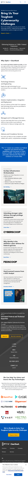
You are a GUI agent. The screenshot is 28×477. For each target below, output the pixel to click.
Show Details (9, 474)
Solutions (4, 448)
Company (20, 448)
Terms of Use (14, 462)
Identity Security (14, 48)
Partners (4, 451)
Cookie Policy (4, 462)
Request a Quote (14, 435)
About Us (5, 336)
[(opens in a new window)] (3, 458)
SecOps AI (5, 48)
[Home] (6, 2)
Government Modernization (16, 50)
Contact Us (23, 460)
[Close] (25, 464)
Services (12, 451)
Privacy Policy (9, 462)
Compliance (19, 462)
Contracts (12, 448)
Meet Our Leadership (16, 336)
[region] (14, 470)
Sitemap (23, 462)
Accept (18, 474)
